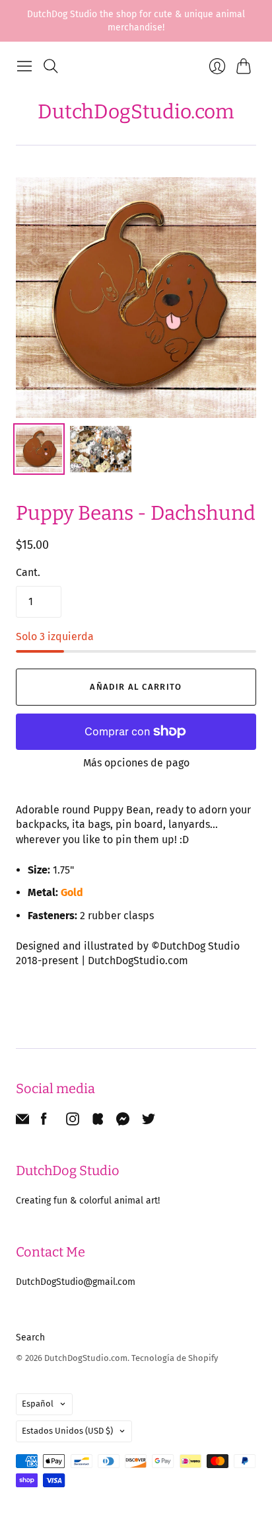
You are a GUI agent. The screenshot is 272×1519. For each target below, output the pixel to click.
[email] (22, 1122)
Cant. (28, 572)
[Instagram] (72, 1122)
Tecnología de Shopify (174, 1358)
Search (30, 1337)
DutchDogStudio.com (136, 112)
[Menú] (24, 66)
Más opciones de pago (136, 763)
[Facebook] (44, 1122)
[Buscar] (50, 66)
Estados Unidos (67, 1431)
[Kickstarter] (97, 1122)
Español (37, 1404)
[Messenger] (123, 1122)
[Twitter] (148, 1122)
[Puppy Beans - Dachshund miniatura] (39, 449)
